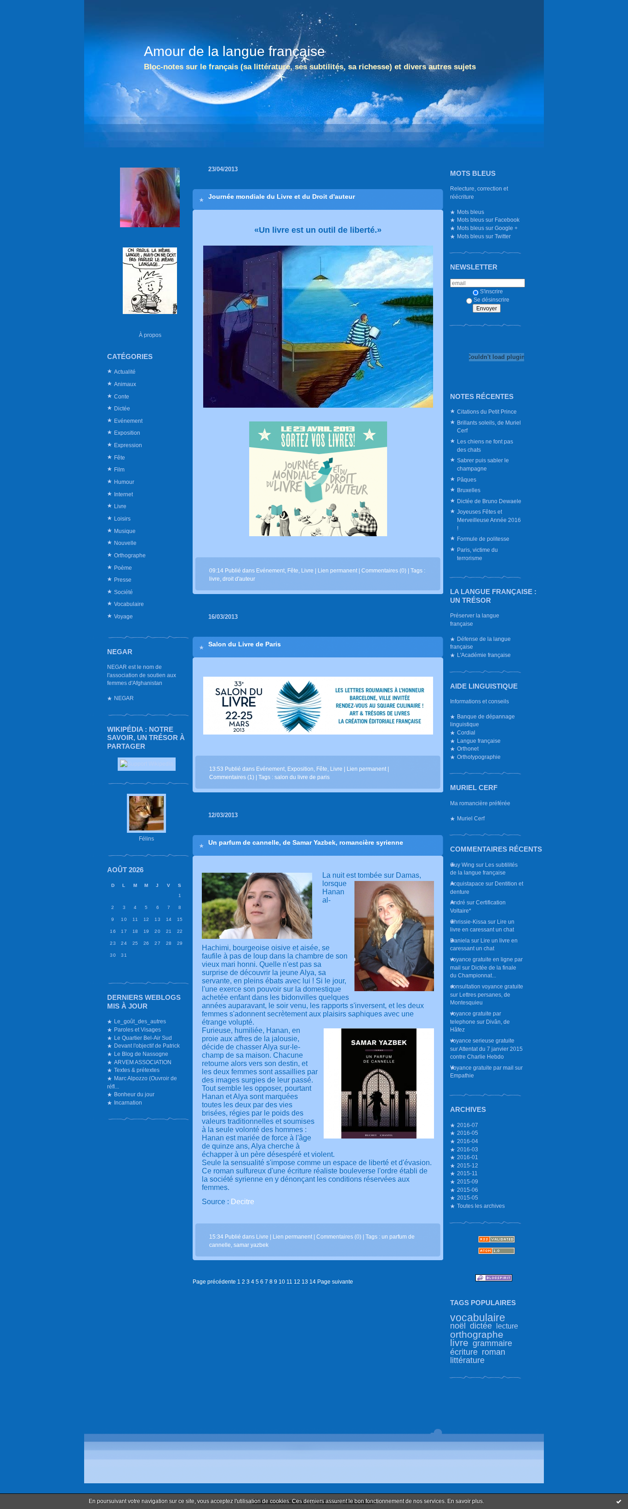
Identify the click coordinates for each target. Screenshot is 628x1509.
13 (305, 1282)
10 (282, 1282)
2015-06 (467, 1190)
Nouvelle (125, 543)
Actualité (125, 372)
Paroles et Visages (137, 1029)
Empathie (462, 1075)
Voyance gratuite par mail (482, 1068)
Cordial (466, 732)
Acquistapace (467, 883)
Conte (121, 396)
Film (119, 469)
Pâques (466, 479)
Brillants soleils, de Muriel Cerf (489, 427)
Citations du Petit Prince (487, 412)
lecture (507, 1326)
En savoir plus (465, 1501)
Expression (128, 445)
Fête (119, 457)
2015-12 (467, 1165)
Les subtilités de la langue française (484, 869)
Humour (124, 482)
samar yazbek (251, 1245)
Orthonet (468, 749)
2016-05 (467, 1133)
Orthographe (130, 555)
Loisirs (122, 519)
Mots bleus (470, 212)
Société (123, 592)
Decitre (242, 1202)
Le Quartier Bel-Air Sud (143, 1038)
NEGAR (124, 698)
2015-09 (467, 1181)
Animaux (125, 384)
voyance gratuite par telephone (475, 1017)
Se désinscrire (491, 300)
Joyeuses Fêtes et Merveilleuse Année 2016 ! (489, 520)
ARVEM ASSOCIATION (142, 1062)
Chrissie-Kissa (468, 922)
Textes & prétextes (137, 1070)
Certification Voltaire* (478, 906)
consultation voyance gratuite (486, 986)
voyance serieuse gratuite (482, 1040)
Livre (120, 506)
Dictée (122, 408)
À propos (150, 335)
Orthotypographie (479, 757)
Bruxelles (468, 490)
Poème (123, 568)
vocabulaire (477, 1318)
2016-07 (467, 1125)
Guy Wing (462, 865)
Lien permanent (337, 570)
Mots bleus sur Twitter (484, 236)
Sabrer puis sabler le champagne (483, 464)
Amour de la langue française (234, 51)
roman (493, 1352)
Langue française (479, 741)
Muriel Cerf (471, 818)
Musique (125, 531)
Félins (146, 838)
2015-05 (467, 1197)
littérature (467, 1360)
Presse (122, 580)
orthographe (476, 1334)
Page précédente (214, 1282)
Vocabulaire (129, 604)
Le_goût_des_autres (140, 1021)
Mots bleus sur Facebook (488, 220)
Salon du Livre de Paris (244, 644)
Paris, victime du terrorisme (477, 554)
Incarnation (128, 1102)
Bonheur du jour (134, 1094)
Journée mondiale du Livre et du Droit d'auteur (281, 196)
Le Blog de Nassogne (141, 1054)
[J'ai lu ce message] (618, 1501)
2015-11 (467, 1173)
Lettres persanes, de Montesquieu (480, 999)
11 (289, 1282)
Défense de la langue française (480, 643)
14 (312, 1282)
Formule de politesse (483, 539)
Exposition (127, 433)
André (457, 902)
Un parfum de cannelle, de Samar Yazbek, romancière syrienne (305, 842)
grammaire (492, 1343)
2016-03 (467, 1149)
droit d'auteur (239, 579)
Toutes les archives (481, 1206)
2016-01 (467, 1157)
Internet (123, 494)
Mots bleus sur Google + (487, 228)
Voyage (123, 616)
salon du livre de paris (302, 777)
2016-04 (467, 1141)
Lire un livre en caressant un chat (482, 926)
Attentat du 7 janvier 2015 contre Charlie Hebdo (486, 1053)
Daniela (460, 940)
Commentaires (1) (231, 777)
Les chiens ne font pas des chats (485, 445)
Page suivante (335, 1282)
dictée (481, 1325)
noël (458, 1325)
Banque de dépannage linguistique (482, 720)
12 (297, 1282)
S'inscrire (491, 291)
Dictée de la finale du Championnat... (483, 972)
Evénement (128, 421)
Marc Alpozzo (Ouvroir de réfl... (142, 1082)
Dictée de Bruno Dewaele (489, 501)
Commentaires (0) (383, 570)
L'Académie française (484, 655)
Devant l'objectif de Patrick (147, 1046)
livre (459, 1342)
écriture (464, 1352)
